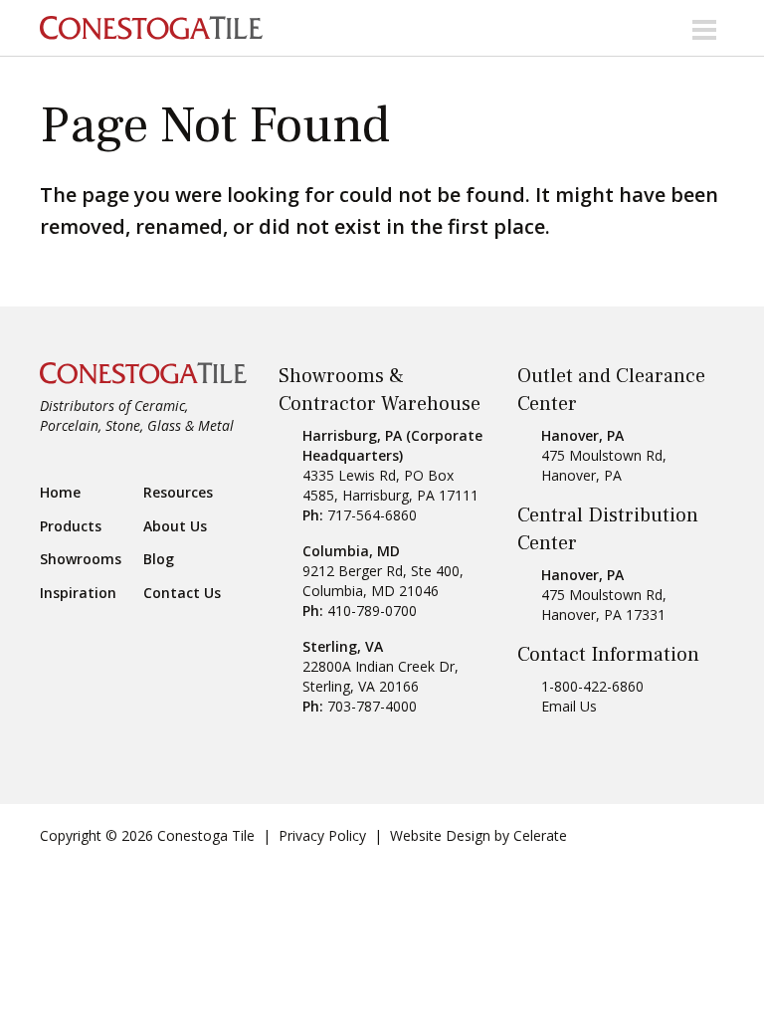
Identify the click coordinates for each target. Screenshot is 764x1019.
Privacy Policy (322, 835)
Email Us (569, 706)
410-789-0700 (372, 610)
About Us (175, 526)
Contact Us (182, 593)
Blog (158, 559)
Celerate (540, 835)
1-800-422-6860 (592, 686)
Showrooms (80, 559)
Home (60, 493)
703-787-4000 (372, 706)
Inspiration (78, 593)
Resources (178, 493)
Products (70, 526)
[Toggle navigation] (704, 28)
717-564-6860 (372, 515)
